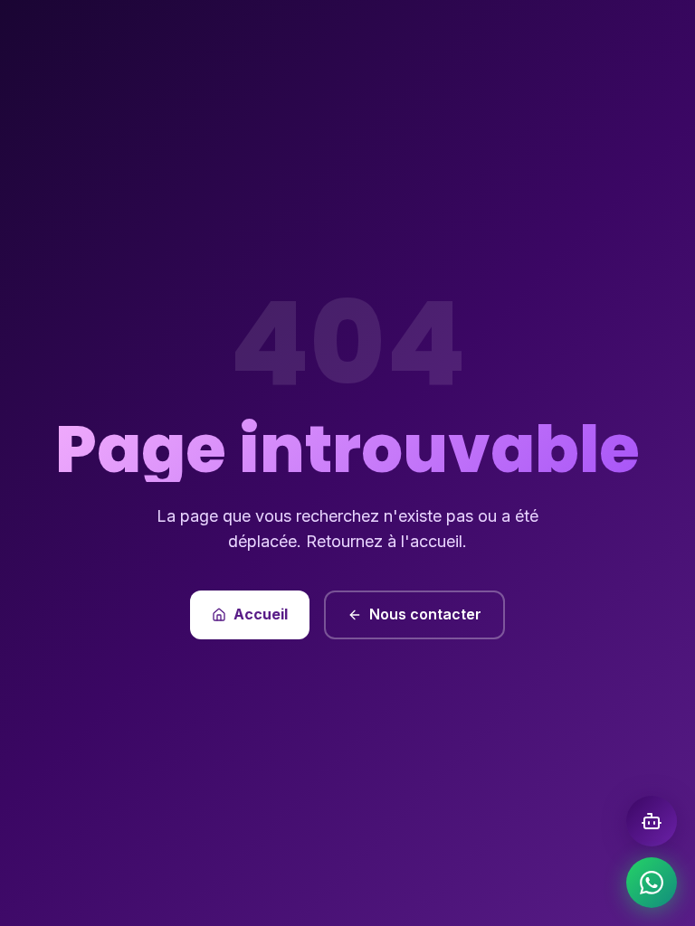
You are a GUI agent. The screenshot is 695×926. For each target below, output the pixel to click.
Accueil (260, 614)
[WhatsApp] (651, 882)
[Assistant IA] (651, 821)
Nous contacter (425, 614)
